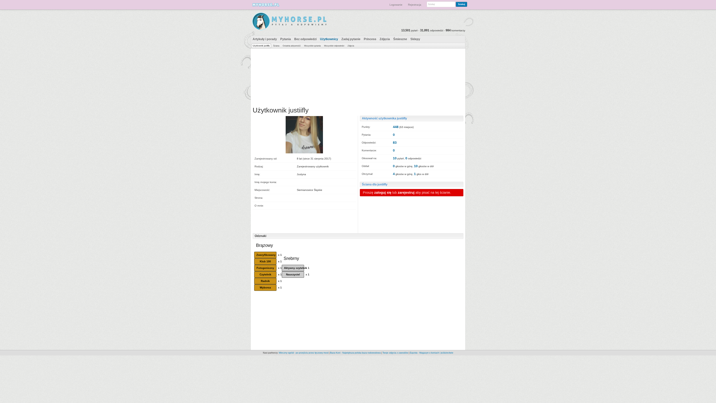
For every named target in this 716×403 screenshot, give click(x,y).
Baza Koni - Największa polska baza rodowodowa (355, 353)
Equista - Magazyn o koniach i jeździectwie (431, 353)
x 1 (280, 254)
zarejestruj (406, 192)
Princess (370, 39)
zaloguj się (382, 192)
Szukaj (461, 4)
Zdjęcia (385, 39)
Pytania (285, 39)
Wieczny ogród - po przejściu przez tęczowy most (303, 353)
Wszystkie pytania (312, 46)
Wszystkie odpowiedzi (334, 46)
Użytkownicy (329, 39)
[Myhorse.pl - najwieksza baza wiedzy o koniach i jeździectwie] (290, 21)
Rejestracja (414, 4)
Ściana (276, 46)
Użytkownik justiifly (261, 46)
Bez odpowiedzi (305, 39)
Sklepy (415, 39)
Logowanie (396, 4)
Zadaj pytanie (350, 39)
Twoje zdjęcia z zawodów (395, 353)
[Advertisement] (358, 77)
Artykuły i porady (265, 39)
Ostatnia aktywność (292, 46)
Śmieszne (400, 39)
